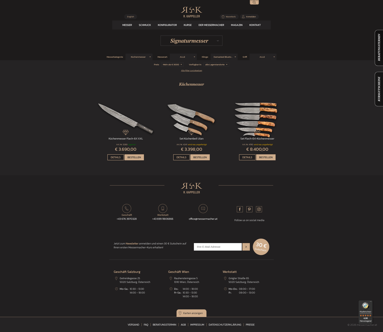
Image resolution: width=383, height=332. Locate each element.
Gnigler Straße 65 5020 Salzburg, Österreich (244, 280)
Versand (133, 324)
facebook (240, 209)
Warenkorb (231, 16)
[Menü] (371, 302)
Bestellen (134, 157)
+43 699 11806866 (162, 217)
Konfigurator (167, 25)
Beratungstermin (164, 324)
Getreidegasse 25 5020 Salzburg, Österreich (135, 280)
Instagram (259, 209)
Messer (127, 25)
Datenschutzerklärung (225, 324)
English (130, 16)
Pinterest (249, 209)
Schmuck (145, 25)
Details (116, 157)
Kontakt (255, 25)
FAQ (146, 324)
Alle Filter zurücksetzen (191, 70)
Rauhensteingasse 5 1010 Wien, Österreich (186, 280)
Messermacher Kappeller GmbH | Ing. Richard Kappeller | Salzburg (191, 12)
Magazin (237, 25)
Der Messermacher (211, 25)
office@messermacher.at (203, 219)
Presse (250, 324)
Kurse (188, 25)
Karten (187, 313)
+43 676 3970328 (127, 217)
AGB (183, 324)
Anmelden (251, 16)
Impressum (197, 324)
